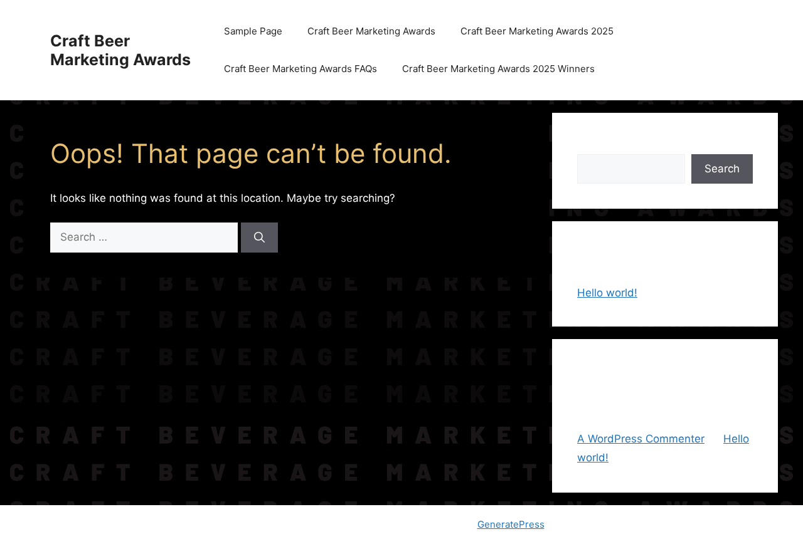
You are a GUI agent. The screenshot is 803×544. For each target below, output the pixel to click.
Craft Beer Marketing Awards (120, 50)
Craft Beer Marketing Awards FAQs (300, 69)
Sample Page (253, 31)
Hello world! (607, 292)
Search (594, 145)
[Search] (259, 237)
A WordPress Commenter (641, 438)
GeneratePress (511, 524)
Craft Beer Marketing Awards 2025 (537, 31)
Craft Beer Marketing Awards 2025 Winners (498, 69)
